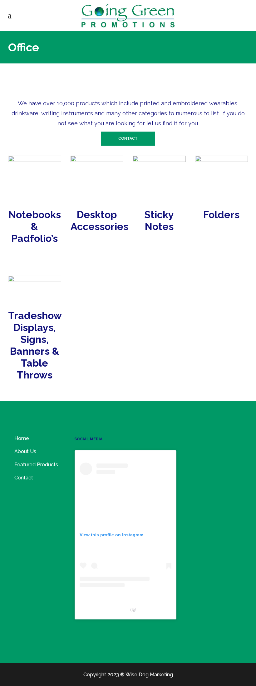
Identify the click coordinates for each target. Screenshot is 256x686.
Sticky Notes (159, 220)
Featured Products (36, 465)
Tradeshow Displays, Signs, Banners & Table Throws (35, 345)
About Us (25, 451)
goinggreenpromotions (158, 609)
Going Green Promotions (104, 609)
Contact (128, 138)
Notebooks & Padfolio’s (34, 226)
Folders (221, 214)
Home (21, 438)
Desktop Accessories (101, 220)
